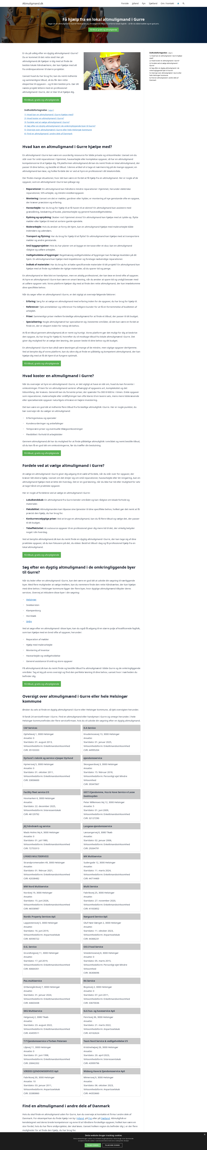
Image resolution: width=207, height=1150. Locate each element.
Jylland (135, 3)
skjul (51, 110)
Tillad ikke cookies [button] (112, 1145)
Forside (125, 3)
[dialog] (103, 1141)
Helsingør (31, 599)
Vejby (29, 621)
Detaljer (126, 1141)
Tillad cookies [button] (92, 1145)
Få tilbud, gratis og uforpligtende (103, 30)
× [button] (204, 1134)
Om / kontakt (167, 3)
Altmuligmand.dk (32, 3)
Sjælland (153, 3)
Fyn (143, 3)
